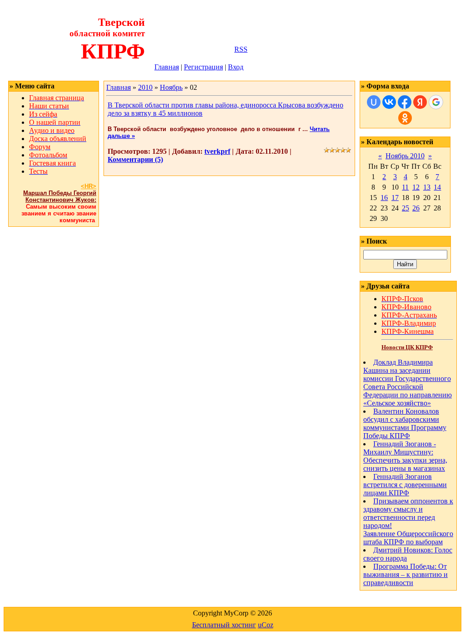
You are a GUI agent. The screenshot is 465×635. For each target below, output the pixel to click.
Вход (235, 67)
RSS (240, 49)
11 (405, 187)
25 (405, 208)
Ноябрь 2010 (405, 156)
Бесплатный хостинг (224, 625)
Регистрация (203, 67)
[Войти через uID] (374, 102)
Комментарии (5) (135, 159)
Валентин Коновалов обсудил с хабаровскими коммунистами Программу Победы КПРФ (404, 423)
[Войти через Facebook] (404, 102)
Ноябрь (171, 87)
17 (395, 197)
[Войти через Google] (436, 102)
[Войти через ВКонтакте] (389, 102)
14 (437, 187)
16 (384, 197)
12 (416, 187)
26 (416, 208)
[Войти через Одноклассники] (405, 118)
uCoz (265, 625)
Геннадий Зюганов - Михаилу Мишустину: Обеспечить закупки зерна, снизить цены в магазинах (405, 456)
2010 (145, 87)
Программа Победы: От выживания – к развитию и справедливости (405, 574)
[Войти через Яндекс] (420, 102)
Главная (166, 67)
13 (426, 187)
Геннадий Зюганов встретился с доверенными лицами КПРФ (405, 485)
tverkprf (217, 151)
